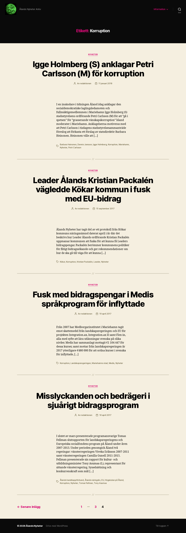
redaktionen (85, 83)
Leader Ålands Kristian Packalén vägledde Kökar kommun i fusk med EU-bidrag (93, 189)
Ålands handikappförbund (72, 480)
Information (159, 9)
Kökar (62, 261)
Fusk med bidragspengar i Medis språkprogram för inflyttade (93, 299)
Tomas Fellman (86, 483)
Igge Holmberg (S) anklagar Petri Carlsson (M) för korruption (93, 68)
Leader (97, 261)
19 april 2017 (105, 313)
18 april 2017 (105, 415)
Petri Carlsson (74, 147)
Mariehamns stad (100, 363)
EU (102, 480)
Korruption (113, 144)
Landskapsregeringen (81, 363)
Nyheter (93, 54)
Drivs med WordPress (57, 526)
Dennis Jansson (85, 144)
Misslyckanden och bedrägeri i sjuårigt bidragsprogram (93, 400)
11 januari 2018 (105, 83)
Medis (112, 363)
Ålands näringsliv (92, 480)
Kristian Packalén (84, 261)
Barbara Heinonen (68, 144)
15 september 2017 (105, 208)
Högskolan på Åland (114, 480)
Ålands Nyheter (34, 526)
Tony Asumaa (100, 483)
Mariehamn (124, 144)
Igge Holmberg (100, 144)
